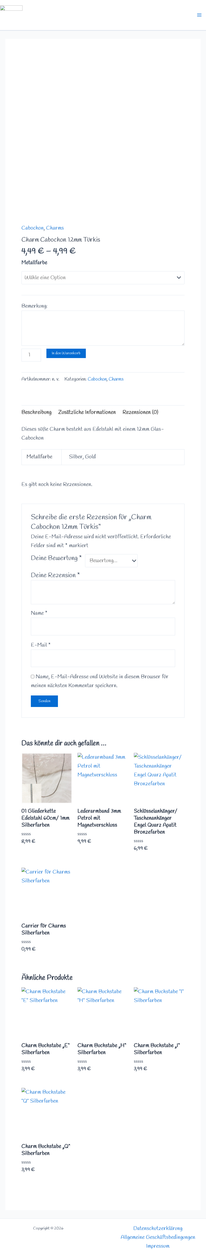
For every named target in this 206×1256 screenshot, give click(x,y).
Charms (55, 228)
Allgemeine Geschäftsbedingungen (158, 1237)
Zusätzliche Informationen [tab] (87, 412)
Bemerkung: (34, 306)
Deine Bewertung (56, 558)
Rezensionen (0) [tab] (140, 412)
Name (39, 613)
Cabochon (32, 228)
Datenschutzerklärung (157, 1228)
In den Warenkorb (66, 353)
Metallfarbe (34, 262)
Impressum (158, 1246)
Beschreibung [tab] (36, 412)
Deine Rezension (55, 575)
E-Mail (41, 645)
